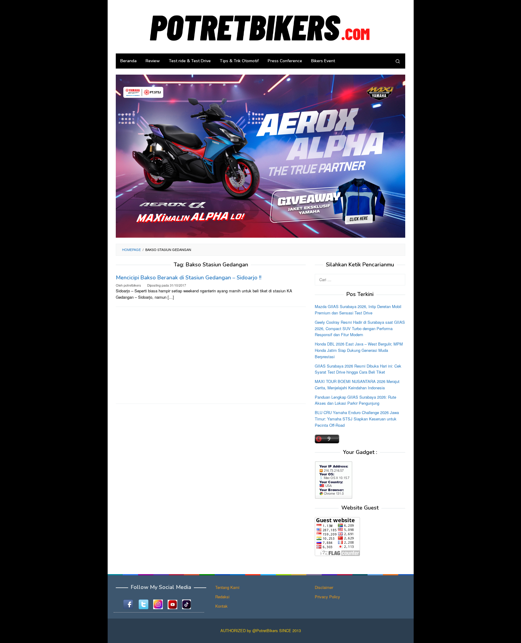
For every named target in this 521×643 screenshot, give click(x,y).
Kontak (221, 606)
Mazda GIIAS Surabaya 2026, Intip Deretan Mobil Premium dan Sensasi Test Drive (358, 310)
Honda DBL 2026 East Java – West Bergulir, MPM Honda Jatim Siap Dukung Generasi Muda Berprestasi (359, 350)
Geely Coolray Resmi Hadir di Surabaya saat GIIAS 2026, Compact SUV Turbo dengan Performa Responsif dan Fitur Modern (360, 328)
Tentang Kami (227, 587)
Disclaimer (324, 587)
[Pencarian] (397, 61)
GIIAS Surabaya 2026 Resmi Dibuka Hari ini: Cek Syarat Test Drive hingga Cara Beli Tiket (358, 369)
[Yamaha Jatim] (260, 156)
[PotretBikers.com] (260, 26)
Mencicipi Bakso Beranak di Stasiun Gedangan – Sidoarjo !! (188, 277)
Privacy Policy (327, 597)
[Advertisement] (211, 355)
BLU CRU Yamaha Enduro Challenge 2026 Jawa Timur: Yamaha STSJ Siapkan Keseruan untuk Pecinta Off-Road (357, 419)
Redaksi (222, 597)
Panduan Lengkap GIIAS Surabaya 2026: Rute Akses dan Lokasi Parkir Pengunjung (355, 400)
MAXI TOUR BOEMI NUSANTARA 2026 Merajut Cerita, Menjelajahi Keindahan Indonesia (357, 384)
